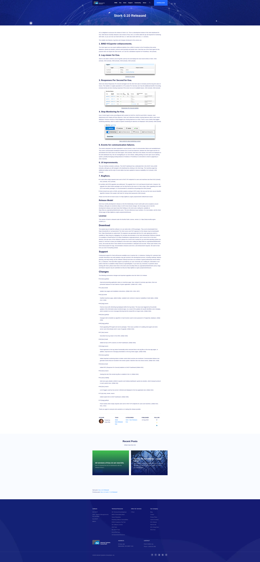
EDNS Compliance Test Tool (118, 522)
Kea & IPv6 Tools (116, 532)
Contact (152, 514)
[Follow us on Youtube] (159, 554)
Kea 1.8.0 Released (103, 490)
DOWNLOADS (161, 2)
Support (130, 2)
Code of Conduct (154, 519)
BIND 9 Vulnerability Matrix (118, 514)
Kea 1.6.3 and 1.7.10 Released (108, 492)
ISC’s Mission (153, 522)
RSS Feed (152, 529)
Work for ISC (153, 524)
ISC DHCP (95, 512)
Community (138, 2)
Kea (120, 2)
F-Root (132, 512)
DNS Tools (114, 527)
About (144, 2)
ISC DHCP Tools (116, 529)
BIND (115, 2)
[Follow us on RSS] (166, 554)
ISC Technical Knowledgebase (119, 512)
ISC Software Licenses (117, 524)
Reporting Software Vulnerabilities (120, 519)
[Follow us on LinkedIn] (162, 554)
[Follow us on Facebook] (152, 554)
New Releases (119, 422)
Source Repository (116, 517)
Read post (99, 471)
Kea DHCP (95, 519)
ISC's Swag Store (154, 527)
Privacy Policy (153, 517)
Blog (151, 512)
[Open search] (150, 3)
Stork (124, 2)
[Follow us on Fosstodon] (155, 554)
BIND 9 (94, 521)
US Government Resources (118, 534)
